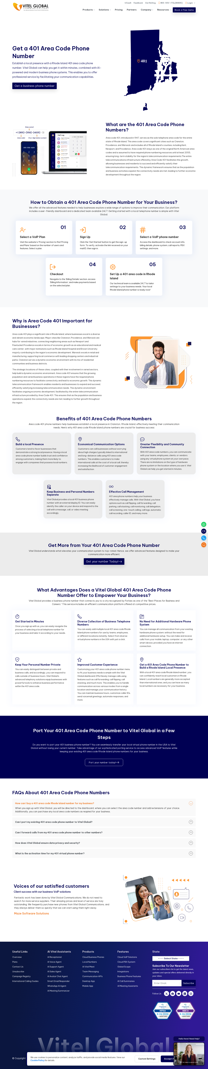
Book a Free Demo (184, 9)
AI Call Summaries (126, 981)
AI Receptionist (54, 957)
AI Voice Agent (54, 962)
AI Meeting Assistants (127, 986)
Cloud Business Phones (93, 957)
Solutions (104, 9)
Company (146, 9)
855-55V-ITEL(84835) (171, 3)
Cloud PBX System (126, 962)
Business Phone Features (129, 976)
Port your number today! (102, 762)
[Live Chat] (203, 544)
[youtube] (178, 993)
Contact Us (17, 967)
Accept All (169, 1059)
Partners (132, 9)
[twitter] (166, 993)
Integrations (123, 972)
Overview (17, 957)
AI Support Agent (55, 967)
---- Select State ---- (171, 958)
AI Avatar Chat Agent (57, 976)
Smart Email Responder (58, 981)
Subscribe (188, 983)
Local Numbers (89, 962)
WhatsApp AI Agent (56, 986)
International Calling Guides (25, 981)
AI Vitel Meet (88, 967)
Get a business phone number (34, 86)
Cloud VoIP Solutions (127, 957)
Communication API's (92, 976)
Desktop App (88, 981)
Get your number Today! (102, 561)
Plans (14, 962)
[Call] (204, 538)
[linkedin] (184, 993)
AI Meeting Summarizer (58, 991)
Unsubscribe (18, 972)
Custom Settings (147, 1059)
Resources (163, 9)
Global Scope (123, 967)
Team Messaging (90, 972)
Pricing (119, 9)
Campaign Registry (21, 976)
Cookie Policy (37, 1060)
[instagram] (190, 993)
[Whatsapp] (204, 524)
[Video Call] (204, 531)
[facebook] (172, 993)
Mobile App (87, 986)
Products (88, 9)
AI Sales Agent (54, 972)
